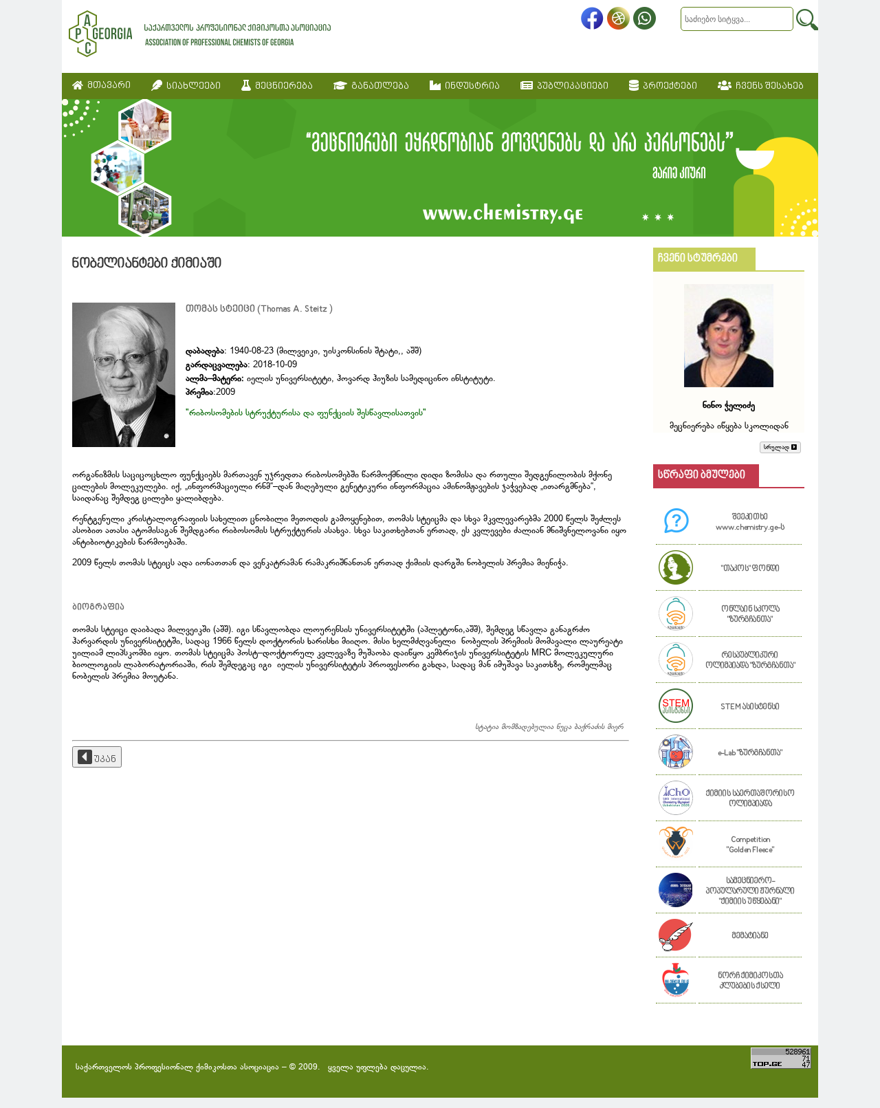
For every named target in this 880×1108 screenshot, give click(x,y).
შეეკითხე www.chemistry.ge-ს (750, 522)
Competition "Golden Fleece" (750, 845)
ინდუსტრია (470, 86)
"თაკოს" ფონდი (750, 569)
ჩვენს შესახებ (768, 86)
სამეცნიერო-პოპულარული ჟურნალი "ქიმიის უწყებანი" (750, 891)
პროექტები (668, 86)
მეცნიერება (282, 86)
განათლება (378, 86)
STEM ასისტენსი (750, 707)
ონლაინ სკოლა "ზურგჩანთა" (750, 615)
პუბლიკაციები (570, 86)
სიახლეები (191, 86)
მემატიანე (750, 936)
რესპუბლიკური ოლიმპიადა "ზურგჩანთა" (750, 661)
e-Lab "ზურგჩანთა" (750, 753)
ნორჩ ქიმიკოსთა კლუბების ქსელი (750, 981)
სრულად (777, 447)
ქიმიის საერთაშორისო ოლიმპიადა (750, 799)
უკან (104, 759)
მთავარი (107, 85)
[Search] (807, 19)
